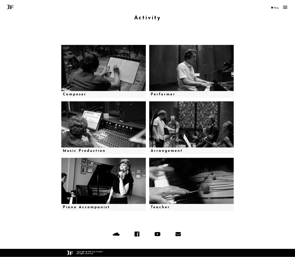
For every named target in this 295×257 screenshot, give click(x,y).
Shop (276, 8)
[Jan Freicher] (10, 7)
